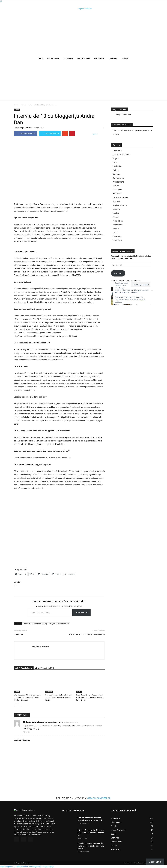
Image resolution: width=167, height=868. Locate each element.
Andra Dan (27, 624)
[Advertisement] (83, 81)
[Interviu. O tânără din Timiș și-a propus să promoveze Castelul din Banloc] (68, 833)
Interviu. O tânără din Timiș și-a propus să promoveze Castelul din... (90, 832)
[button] (150, 59)
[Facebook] (16, 839)
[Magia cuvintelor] (83, 28)
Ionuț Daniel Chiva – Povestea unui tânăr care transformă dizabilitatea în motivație (90, 697)
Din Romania (118, 178)
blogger (52, 624)
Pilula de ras (117, 221)
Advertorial (117, 150)
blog (45, 624)
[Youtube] (30, 839)
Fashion (113, 58)
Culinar (115, 170)
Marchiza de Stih (63, 624)
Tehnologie (117, 240)
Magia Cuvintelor (26, 128)
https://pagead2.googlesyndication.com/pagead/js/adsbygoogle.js (27, 867)
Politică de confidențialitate (143, 863)
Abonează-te (81, 613)
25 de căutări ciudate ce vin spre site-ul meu (43, 722)
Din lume (116, 174)
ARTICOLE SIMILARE (23, 668)
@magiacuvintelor (99, 798)
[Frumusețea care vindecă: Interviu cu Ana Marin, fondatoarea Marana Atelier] (59, 683)
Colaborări (18, 634)
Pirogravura (117, 224)
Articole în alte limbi (121, 154)
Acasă (16, 105)
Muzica (115, 213)
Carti (114, 162)
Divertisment (84, 58)
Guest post (117, 189)
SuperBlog (99, 58)
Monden (116, 209)
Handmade (68, 58)
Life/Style (49, 692)
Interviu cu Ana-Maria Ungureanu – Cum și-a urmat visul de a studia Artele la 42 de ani (27, 697)
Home (40, 58)
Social (115, 232)
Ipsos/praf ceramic (120, 197)
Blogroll (115, 158)
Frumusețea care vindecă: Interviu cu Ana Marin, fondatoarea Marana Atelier (58, 697)
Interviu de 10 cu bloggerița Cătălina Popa (87, 634)
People (23, 105)
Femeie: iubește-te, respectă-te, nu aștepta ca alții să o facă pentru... (90, 846)
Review (115, 228)
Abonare (118, 273)
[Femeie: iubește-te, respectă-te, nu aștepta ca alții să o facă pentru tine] (68, 846)
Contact (125, 58)
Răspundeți (26, 732)
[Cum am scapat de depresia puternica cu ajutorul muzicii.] (68, 820)
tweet (95, 134)
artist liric (37, 624)
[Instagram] (23, 839)
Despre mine (53, 58)
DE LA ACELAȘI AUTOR (44, 668)
